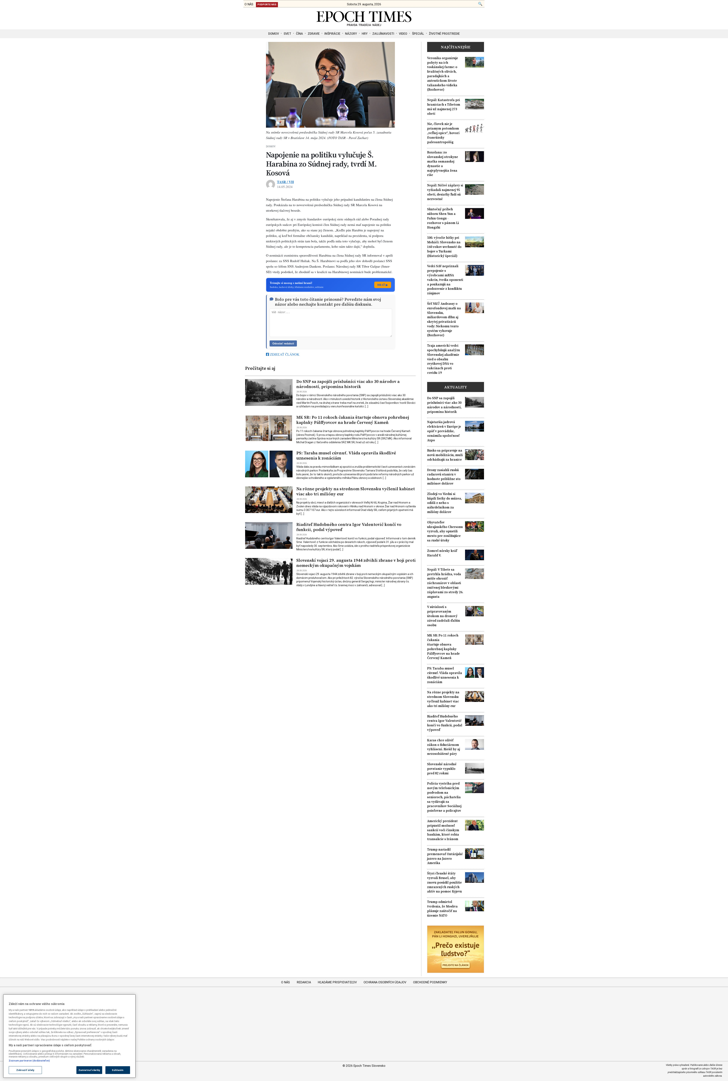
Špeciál (418, 33)
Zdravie (314, 33)
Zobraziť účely (25, 1070)
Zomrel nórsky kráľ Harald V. (442, 553)
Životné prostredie (444, 33)
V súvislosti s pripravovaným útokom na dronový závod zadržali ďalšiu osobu (443, 616)
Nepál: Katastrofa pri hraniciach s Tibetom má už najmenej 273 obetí (443, 107)
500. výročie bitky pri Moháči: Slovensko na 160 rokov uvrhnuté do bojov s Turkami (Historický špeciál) (444, 247)
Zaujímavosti (383, 33)
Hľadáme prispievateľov (337, 982)
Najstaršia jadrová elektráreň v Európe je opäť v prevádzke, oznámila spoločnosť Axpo (444, 431)
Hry (365, 33)
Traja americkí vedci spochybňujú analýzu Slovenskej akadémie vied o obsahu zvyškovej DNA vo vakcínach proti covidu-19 (443, 359)
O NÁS (249, 4)
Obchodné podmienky (430, 982)
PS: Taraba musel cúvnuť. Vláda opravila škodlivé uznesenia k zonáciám (346, 455)
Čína (299, 33)
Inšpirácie (332, 33)
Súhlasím (117, 1070)
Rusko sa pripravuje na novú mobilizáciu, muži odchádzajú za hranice (445, 455)
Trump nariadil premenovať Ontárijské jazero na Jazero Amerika (445, 856)
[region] (69, 1036)
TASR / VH (285, 181)
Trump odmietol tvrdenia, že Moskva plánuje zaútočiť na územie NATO (442, 909)
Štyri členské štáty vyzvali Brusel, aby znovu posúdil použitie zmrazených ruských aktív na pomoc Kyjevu (444, 882)
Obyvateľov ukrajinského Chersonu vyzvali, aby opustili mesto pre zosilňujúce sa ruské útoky (445, 531)
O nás (285, 982)
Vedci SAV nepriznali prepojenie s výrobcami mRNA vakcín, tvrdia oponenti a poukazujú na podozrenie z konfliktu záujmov (445, 279)
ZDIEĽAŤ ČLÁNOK (284, 354)
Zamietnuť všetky (89, 1070)
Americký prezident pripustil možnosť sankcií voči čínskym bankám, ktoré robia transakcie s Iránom (443, 830)
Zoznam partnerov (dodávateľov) (29, 1060)
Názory (351, 33)
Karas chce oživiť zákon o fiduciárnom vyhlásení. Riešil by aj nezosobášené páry (443, 747)
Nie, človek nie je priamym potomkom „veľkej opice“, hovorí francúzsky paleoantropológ (443, 133)
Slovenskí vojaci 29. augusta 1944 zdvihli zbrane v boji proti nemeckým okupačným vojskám (356, 562)
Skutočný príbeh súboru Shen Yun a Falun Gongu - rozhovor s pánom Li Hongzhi (443, 218)
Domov (273, 33)
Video (403, 33)
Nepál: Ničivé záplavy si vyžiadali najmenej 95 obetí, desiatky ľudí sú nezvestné (445, 192)
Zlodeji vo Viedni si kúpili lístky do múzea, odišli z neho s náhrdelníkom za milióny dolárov (444, 503)
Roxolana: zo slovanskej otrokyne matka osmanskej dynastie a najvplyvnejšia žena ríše (442, 163)
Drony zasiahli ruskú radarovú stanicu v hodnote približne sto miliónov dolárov (443, 477)
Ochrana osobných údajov (385, 982)
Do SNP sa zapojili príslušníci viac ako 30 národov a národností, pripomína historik (348, 384)
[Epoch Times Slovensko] (364, 25)
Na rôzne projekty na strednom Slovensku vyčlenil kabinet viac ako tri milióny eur (355, 491)
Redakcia (304, 982)
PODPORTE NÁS (266, 4)
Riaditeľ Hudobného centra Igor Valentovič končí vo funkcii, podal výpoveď (348, 527)
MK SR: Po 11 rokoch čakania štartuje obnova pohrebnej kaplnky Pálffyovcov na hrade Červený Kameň (352, 419)
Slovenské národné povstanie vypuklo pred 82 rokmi (442, 768)
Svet (287, 33)
